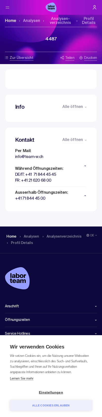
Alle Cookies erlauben (51, 405)
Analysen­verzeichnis (60, 21)
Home (10, 21)
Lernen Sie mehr (21, 378)
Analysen (31, 21)
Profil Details (89, 21)
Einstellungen (51, 392)
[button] (51, 166)
